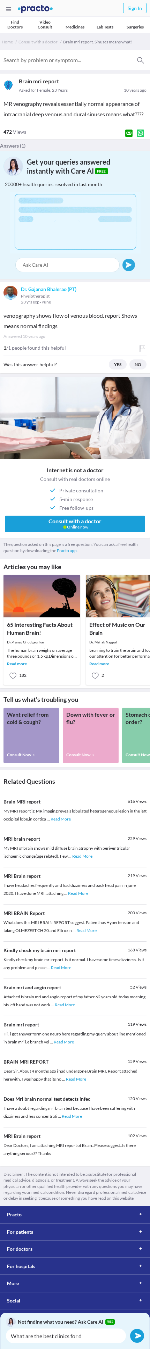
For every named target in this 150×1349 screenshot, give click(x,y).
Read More (61, 819)
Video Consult (45, 24)
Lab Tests (105, 27)
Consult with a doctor (38, 41)
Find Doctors (15, 24)
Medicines (75, 27)
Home (7, 41)
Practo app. (67, 550)
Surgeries (135, 27)
